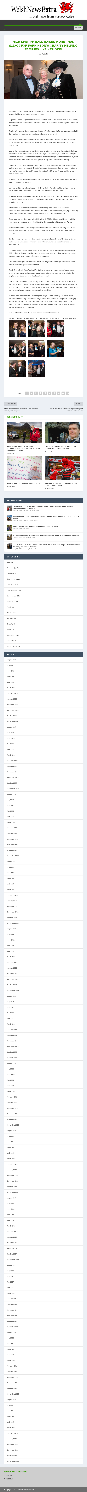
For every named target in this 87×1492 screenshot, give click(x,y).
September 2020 (13, 1058)
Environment (11, 596)
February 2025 (12, 760)
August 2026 (11, 660)
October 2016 (12, 1321)
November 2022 (12, 912)
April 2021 (10, 1018)
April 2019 (10, 1153)
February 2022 (12, 962)
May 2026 (10, 676)
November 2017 (12, 1248)
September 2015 (13, 1394)
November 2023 (12, 845)
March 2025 (11, 755)
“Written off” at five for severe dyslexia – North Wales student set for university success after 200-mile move (44, 507)
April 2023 (10, 884)
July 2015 (10, 1405)
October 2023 (12, 850)
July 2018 (10, 1203)
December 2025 (12, 704)
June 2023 (10, 873)
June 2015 (10, 1411)
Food (9, 607)
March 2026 (11, 688)
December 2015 (12, 1377)
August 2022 (11, 929)
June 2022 (10, 940)
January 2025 (12, 766)
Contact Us (8, 1479)
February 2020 (12, 1097)
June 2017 (10, 1276)
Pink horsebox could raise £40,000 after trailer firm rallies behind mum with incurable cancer (46, 517)
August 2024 (11, 794)
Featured (32, 510)
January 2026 (12, 699)
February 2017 (12, 1299)
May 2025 (10, 744)
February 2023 (12, 895)
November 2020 (12, 1046)
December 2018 (12, 1175)
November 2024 (12, 777)
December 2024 (12, 772)
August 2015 (11, 1400)
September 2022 (13, 923)
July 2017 (10, 1271)
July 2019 (10, 1136)
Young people (12, 646)
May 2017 (10, 1282)
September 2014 (13, 1461)
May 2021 (10, 1013)
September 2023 (13, 856)
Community (11, 579)
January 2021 (12, 1035)
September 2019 (13, 1125)
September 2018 (13, 1192)
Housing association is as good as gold (23, 483)
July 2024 (10, 800)
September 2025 (13, 721)
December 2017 (12, 1243)
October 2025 (12, 716)
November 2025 (12, 710)
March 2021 (11, 1024)
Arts (24, 528)
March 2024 (11, 822)
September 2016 (13, 1327)
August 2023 (11, 861)
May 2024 (10, 811)
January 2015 (12, 1439)
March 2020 (11, 1091)
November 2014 (12, 1450)
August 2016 (11, 1332)
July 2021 (10, 1002)
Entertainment (12, 590)
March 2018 (11, 1226)
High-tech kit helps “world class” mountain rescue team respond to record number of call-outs (23, 448)
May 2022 (10, 946)
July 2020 (10, 1069)
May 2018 (10, 1215)
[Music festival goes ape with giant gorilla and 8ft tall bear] (9, 528)
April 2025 (10, 749)
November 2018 (12, 1181)
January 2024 (12, 833)
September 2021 (13, 990)
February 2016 (12, 1366)
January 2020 (12, 1103)
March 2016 (11, 1360)
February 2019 (12, 1164)
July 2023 (10, 867)
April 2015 (10, 1422)
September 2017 (13, 1259)
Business (25, 520)
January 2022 (12, 968)
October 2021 (12, 985)
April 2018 (10, 1220)
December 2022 (12, 906)
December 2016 (12, 1310)
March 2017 (11, 1293)
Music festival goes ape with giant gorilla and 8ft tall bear (35, 526)
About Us (8, 1476)
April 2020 (10, 1086)
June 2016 (10, 1343)
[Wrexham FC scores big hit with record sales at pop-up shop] (62, 468)
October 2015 (12, 1388)
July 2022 (10, 934)
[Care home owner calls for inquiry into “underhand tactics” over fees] (62, 432)
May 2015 (10, 1416)
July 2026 (10, 665)
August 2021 (11, 996)
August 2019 (11, 1131)
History (9, 618)
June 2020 (10, 1074)
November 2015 (12, 1383)
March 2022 (11, 957)
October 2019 (12, 1119)
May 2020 (10, 1080)
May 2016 (10, 1349)
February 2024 (12, 828)
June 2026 (10, 671)
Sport (9, 629)
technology (11, 635)
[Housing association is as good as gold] (24, 468)
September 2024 (13, 789)
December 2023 (12, 839)
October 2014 (12, 1456)
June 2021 (10, 1007)
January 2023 (12, 901)
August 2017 (11, 1265)
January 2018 (12, 1237)
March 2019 (11, 1158)
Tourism (10, 641)
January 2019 (12, 1170)
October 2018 (12, 1186)
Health (9, 613)
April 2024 (10, 817)
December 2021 (12, 974)
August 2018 (11, 1198)
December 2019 (12, 1108)
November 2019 (12, 1114)
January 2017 (12, 1304)
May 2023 (10, 878)
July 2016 (10, 1338)
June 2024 (10, 805)
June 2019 (10, 1142)
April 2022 (10, 951)
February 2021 (12, 1030)
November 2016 (12, 1315)
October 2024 (12, 783)
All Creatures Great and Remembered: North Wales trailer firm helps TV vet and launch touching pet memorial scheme (46, 546)
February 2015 (12, 1433)
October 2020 (12, 1052)
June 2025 (10, 738)
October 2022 (12, 917)
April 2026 (10, 682)
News (37, 510)
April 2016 (10, 1355)
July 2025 (10, 732)
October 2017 (12, 1254)
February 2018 (12, 1231)
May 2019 (10, 1147)
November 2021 (12, 979)
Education (26, 510)
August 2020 (11, 1063)
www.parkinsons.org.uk (50, 318)
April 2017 (10, 1287)
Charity (31, 520)
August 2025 (11, 727)
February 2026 (12, 693)
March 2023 (11, 889)
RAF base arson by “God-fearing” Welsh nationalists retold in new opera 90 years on (46, 535)
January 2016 (12, 1372)
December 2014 (12, 1444)
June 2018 (10, 1209)
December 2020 (12, 1041)
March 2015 (11, 1428)
